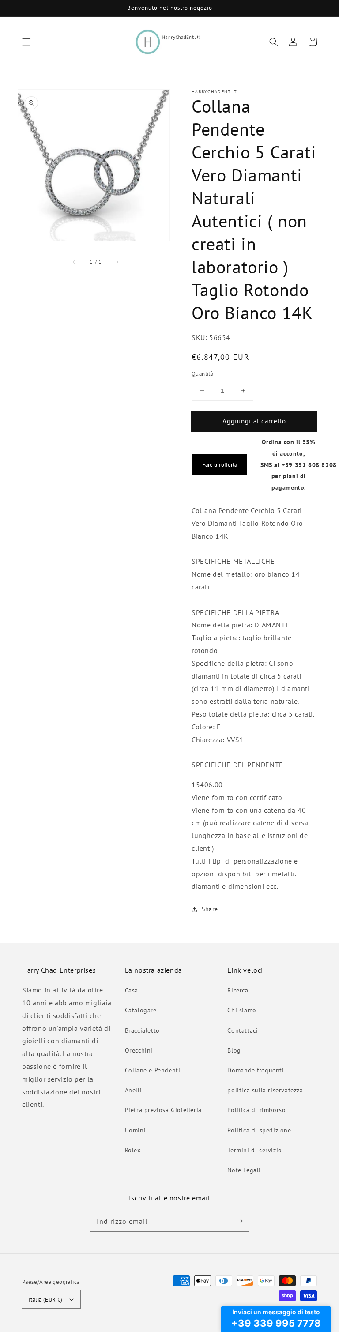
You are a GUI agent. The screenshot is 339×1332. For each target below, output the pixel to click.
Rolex (133, 1150)
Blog (234, 1050)
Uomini (135, 1130)
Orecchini (139, 1050)
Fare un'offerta (219, 464)
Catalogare (141, 1010)
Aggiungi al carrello (254, 421)
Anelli (133, 1090)
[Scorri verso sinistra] (74, 262)
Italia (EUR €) (46, 1299)
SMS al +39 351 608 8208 (298, 464)
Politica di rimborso (256, 1110)
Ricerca (237, 990)
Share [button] (210, 909)
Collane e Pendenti (153, 1070)
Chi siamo (241, 1010)
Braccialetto (142, 1030)
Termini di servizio (254, 1150)
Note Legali (244, 1170)
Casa (131, 990)
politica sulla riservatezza (265, 1090)
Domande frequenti (255, 1070)
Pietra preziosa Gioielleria (163, 1110)
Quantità (202, 373)
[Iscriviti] (239, 1221)
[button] (26, 42)
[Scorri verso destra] (117, 262)
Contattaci (242, 1030)
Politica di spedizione (259, 1130)
